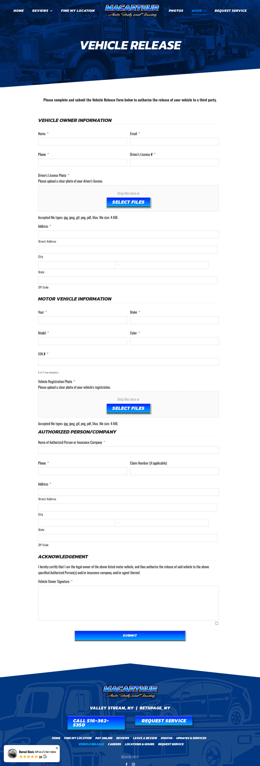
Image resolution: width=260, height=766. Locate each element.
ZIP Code (43, 287)
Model (43, 332)
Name (43, 133)
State (41, 272)
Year (42, 312)
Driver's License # (143, 154)
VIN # (43, 353)
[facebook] (126, 764)
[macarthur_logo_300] (130, 686)
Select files (128, 202)
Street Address (47, 241)
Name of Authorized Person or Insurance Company (71, 442)
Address (44, 226)
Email (135, 133)
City (40, 256)
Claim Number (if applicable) (148, 463)
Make (135, 312)
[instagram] (133, 764)
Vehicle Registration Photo (56, 381)
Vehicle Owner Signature (55, 581)
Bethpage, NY (155, 708)
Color (135, 332)
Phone (43, 154)
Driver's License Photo (53, 175)
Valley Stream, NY (112, 708)
